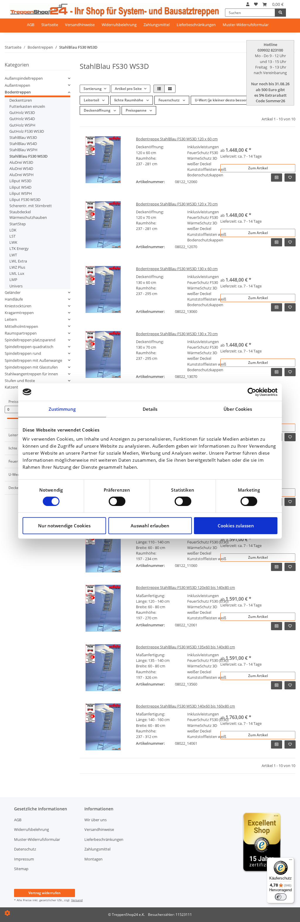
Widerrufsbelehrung (119, 24)
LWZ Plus (17, 267)
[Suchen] (280, 12)
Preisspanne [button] (136, 110)
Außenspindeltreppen (24, 78)
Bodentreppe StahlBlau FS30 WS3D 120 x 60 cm (177, 139)
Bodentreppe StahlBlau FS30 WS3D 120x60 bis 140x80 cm (185, 587)
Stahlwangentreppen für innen (31, 373)
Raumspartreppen (21, 333)
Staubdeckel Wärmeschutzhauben (28, 214)
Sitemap (21, 868)
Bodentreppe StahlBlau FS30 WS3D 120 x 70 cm (177, 204)
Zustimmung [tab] (62, 409)
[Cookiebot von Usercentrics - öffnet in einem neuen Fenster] (251, 392)
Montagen (93, 859)
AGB (30, 24)
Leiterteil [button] (92, 100)
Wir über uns (95, 819)
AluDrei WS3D (21, 162)
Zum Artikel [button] (258, 168)
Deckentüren (20, 100)
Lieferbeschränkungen (196, 24)
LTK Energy (19, 248)
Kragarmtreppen (19, 312)
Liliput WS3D (20, 180)
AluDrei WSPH (21, 174)
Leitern (11, 319)
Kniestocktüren (18, 306)
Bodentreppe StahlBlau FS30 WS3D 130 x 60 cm (177, 268)
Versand (77, 900)
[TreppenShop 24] (114, 8)
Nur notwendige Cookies (64, 526)
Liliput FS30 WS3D (24, 199)
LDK (12, 230)
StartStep (17, 223)
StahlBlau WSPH (23, 149)
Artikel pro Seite (128, 88)
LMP (13, 279)
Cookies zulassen (236, 526)
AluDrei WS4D (21, 168)
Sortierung (92, 88)
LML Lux (16, 273)
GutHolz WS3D (22, 112)
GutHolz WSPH (22, 125)
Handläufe (14, 299)
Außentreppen (17, 85)
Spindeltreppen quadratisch (29, 346)
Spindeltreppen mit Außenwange (33, 360)
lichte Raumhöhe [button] (129, 100)
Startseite (49, 24)
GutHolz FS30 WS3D (26, 131)
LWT (13, 255)
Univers (16, 286)
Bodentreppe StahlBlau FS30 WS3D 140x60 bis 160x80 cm (185, 706)
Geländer (13, 292)
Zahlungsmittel (157, 24)
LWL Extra (18, 261)
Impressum (24, 859)
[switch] (117, 501)
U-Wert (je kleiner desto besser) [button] (222, 100)
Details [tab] (150, 409)
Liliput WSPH (20, 193)
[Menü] (290, 861)
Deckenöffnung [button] (97, 110)
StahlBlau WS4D (23, 143)
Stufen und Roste (20, 380)
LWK (13, 242)
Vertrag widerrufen (44, 892)
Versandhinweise (80, 24)
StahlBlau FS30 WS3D (28, 156)
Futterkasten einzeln (27, 106)
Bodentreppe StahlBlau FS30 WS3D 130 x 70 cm (177, 333)
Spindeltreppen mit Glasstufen (31, 367)
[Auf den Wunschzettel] (290, 177)
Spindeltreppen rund (23, 353)
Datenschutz (25, 849)
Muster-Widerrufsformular (246, 24)
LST (12, 236)
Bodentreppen (18, 92)
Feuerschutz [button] (169, 100)
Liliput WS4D (20, 187)
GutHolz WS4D (22, 118)
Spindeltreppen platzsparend (30, 339)
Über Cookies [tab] (238, 409)
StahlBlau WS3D (23, 137)
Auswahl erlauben (150, 526)
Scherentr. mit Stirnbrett (30, 205)
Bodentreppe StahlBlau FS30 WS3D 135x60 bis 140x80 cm (185, 647)
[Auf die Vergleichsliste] (276, 177)
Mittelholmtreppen (21, 326)
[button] (248, 4)
